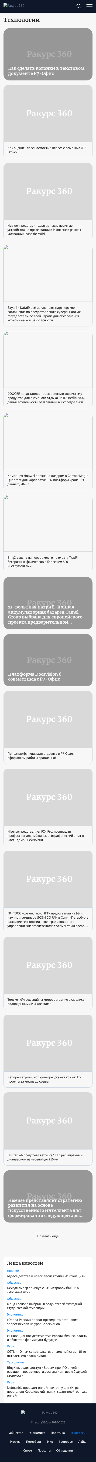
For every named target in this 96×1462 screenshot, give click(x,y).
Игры (10, 1346)
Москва (15, 1441)
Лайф (82, 1441)
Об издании (64, 1450)
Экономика (15, 1314)
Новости (13, 1271)
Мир (50, 1441)
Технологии (15, 1362)
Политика (58, 1433)
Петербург (33, 1441)
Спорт (27, 1450)
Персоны (44, 1450)
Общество (14, 1282)
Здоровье (66, 1441)
